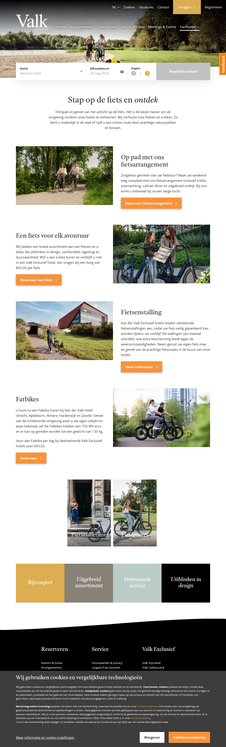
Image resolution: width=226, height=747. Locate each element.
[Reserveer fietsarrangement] (64, 177)
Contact (163, 7)
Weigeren (152, 737)
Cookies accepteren (189, 737)
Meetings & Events (162, 27)
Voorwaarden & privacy (107, 663)
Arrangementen (82, 27)
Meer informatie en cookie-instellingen (45, 737)
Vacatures (146, 7)
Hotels (61, 27)
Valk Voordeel (151, 663)
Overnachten (107, 27)
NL (114, 7)
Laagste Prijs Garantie (106, 667)
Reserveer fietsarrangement (149, 203)
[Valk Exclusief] (32, 23)
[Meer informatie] (64, 336)
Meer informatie (139, 367)
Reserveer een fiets (36, 280)
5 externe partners (147, 706)
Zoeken (129, 7)
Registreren (213, 7)
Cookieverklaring (141, 718)
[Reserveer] (161, 425)
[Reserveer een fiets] (161, 255)
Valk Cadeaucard (153, 667)
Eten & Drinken (132, 27)
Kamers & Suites (51, 663)
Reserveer (29, 458)
